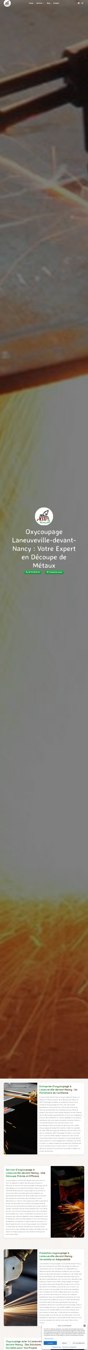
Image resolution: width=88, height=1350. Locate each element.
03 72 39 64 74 (34, 572)
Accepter (50, 1343)
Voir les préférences (78, 1343)
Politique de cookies (56, 1347)
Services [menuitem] (39, 3)
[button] (84, 1325)
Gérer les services (49, 1338)
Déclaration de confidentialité (69, 1347)
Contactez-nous (55, 572)
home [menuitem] (31, 3)
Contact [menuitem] (56, 3)
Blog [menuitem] (48, 3)
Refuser (64, 1343)
